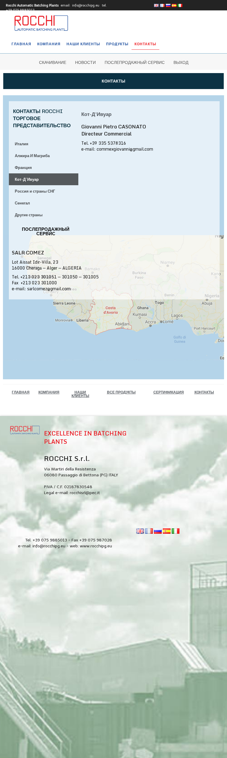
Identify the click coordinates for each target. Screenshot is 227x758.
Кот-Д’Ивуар (27, 179)
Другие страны (29, 215)
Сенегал (22, 203)
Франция (23, 167)
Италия (21, 144)
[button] (43, 231)
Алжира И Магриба (32, 155)
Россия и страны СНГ (35, 191)
